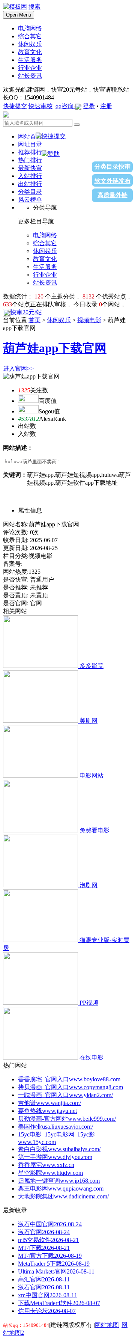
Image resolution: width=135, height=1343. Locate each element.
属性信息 (30, 510)
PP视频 (89, 1002)
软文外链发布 (112, 181)
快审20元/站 (26, 312)
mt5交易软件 (48, 1240)
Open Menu (18, 15)
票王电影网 (61, 1188)
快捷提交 (15, 106)
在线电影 (92, 1057)
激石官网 (44, 1232)
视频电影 (89, 320)
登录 (89, 106)
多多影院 (92, 666)
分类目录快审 (112, 166)
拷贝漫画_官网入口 (70, 1087)
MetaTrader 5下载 (54, 1263)
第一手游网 (55, 1157)
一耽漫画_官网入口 (65, 1095)
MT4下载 (44, 1248)
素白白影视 (59, 1149)
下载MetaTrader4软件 (59, 1303)
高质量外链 (113, 195)
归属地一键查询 (59, 1180)
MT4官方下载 (50, 1256)
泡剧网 (89, 885)
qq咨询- (65, 106)
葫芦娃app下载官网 (54, 348)
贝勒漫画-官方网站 (67, 1118)
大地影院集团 (63, 1196)
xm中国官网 (47, 1295)
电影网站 (92, 775)
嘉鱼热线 (47, 1111)
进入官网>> (18, 368)
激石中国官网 (50, 1224)
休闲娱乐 (59, 320)
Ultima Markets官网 (56, 1271)
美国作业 (55, 1126)
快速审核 (40, 106)
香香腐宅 (46, 1165)
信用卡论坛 (47, 1311)
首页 (34, 320)
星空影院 (50, 1173)
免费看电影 (95, 830)
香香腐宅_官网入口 (69, 1079)
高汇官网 (44, 1279)
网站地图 (107, 1325)
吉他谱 (49, 1103)
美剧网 (89, 720)
